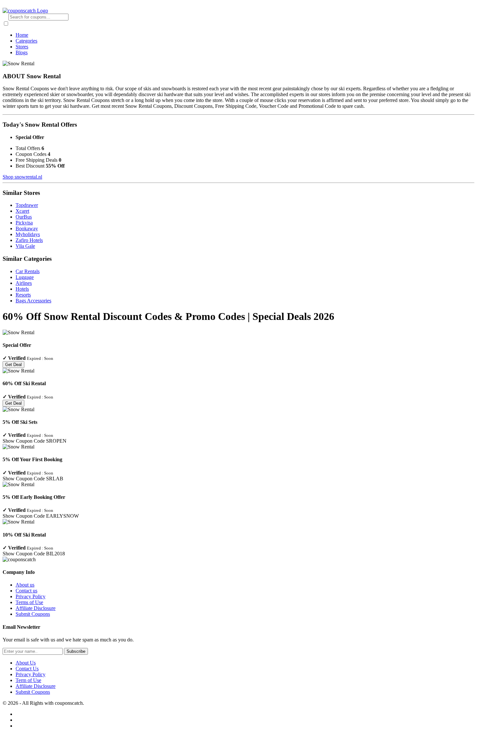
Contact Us (27, 668)
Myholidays (28, 234)
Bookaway (27, 228)
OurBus (24, 217)
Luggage (25, 277)
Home (22, 35)
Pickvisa (24, 222)
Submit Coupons (33, 614)
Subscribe (76, 651)
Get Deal (13, 364)
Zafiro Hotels (29, 240)
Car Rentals (28, 271)
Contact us (26, 590)
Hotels (22, 289)
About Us (26, 662)
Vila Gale (25, 246)
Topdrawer (27, 205)
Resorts (23, 294)
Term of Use (28, 680)
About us (25, 585)
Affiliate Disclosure (35, 608)
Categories (26, 41)
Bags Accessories (33, 300)
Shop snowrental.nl (22, 177)
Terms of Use (29, 602)
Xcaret (22, 211)
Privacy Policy (30, 596)
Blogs (22, 52)
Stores (22, 46)
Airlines (24, 283)
